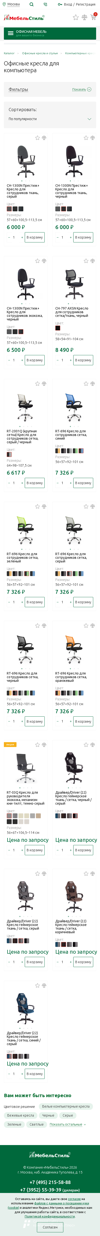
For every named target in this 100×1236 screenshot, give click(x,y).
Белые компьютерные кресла (66, 1106)
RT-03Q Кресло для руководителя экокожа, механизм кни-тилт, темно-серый (25, 798)
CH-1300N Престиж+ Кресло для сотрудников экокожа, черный (25, 313)
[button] (21, 180)
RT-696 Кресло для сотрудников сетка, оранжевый (71, 677)
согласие (74, 1198)
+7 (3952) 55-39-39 (50, 1189)
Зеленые (14, 1124)
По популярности (23, 119)
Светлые (37, 1124)
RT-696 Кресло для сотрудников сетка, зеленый (22, 557)
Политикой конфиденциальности (50, 1216)
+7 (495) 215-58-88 (50, 1182)
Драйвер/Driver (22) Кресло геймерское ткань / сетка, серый (23, 924)
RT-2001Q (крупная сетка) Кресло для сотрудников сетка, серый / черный (22, 436)
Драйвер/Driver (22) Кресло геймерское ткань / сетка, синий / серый (24, 1038)
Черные (48, 1115)
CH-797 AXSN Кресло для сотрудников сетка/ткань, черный (71, 312)
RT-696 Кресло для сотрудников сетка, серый (71, 557)
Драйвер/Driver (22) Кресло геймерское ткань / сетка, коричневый (71, 926)
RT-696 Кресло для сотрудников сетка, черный (22, 677)
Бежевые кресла (20, 1115)
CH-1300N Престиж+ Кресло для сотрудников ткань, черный (71, 191)
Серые (68, 1115)
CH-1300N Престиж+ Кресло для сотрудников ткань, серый (23, 191)
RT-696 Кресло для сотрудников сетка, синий (71, 434)
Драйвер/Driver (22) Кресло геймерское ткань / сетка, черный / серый (73, 798)
